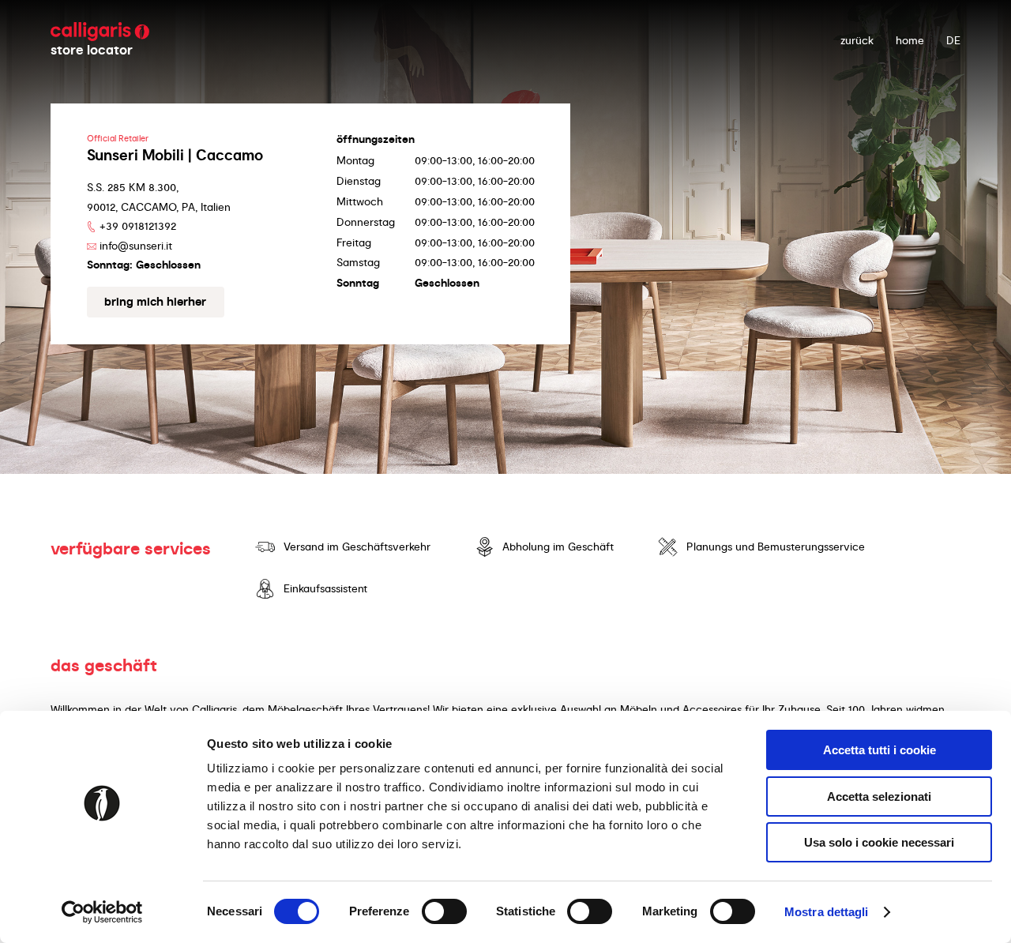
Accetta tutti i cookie (879, 750)
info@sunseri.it (136, 245)
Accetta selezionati (879, 796)
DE (953, 40)
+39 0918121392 (138, 226)
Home (910, 40)
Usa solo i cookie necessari (879, 842)
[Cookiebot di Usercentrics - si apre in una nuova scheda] (102, 912)
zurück (857, 40)
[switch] (444, 911)
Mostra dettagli (826, 912)
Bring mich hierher (155, 302)
